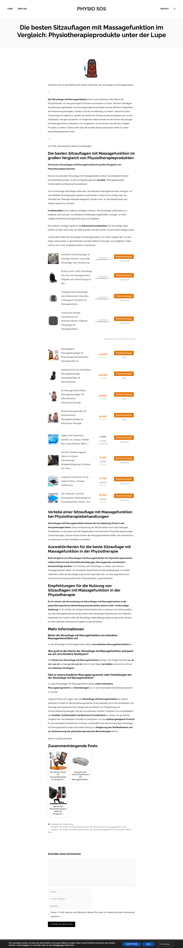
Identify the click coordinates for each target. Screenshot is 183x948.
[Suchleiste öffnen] (174, 8)
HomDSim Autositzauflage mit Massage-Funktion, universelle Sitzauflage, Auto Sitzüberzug (75, 258)
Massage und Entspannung (62, 824)
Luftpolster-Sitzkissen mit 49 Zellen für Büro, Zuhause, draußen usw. (74, 481)
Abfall (148, 944)
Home (10, 9)
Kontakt (164, 9)
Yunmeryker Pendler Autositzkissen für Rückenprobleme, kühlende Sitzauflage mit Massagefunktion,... (74, 321)
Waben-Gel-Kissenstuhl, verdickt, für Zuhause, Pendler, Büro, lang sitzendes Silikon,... (75, 439)
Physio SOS (91, 9)
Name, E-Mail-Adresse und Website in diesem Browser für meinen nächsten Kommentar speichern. (93, 914)
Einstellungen (58, 945)
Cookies (25, 945)
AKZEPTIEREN (132, 944)
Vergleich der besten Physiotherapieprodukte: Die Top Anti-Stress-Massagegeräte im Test (88, 827)
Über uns (22, 9)
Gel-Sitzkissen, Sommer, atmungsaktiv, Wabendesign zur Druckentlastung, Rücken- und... (76, 497)
